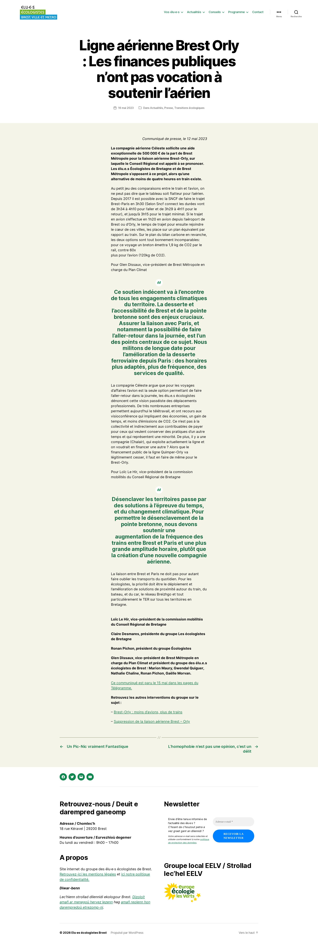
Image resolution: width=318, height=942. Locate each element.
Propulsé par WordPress (127, 932)
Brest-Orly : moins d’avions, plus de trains (148, 712)
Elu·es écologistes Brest (89, 932)
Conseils (215, 12)
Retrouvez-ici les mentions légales (88, 874)
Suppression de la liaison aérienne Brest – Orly (152, 721)
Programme (236, 12)
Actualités (194, 12)
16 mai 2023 (126, 107)
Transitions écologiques (189, 107)
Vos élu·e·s (172, 12)
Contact (258, 12)
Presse (168, 107)
